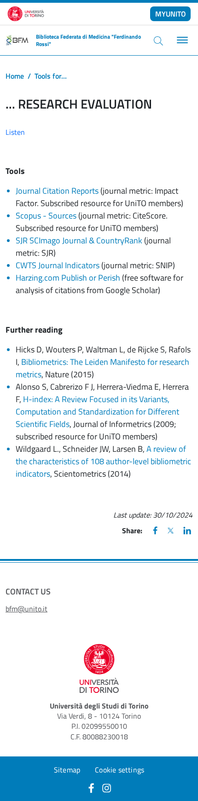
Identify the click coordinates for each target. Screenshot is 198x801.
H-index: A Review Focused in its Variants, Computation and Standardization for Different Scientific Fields (97, 411)
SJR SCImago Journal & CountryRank (79, 240)
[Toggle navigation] (181, 40)
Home (15, 75)
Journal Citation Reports (57, 190)
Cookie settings (119, 769)
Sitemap (67, 769)
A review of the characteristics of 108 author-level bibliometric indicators (103, 461)
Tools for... (51, 75)
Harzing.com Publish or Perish (68, 277)
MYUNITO (170, 13)
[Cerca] (158, 40)
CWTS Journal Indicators (57, 265)
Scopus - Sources (46, 215)
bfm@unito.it (26, 608)
